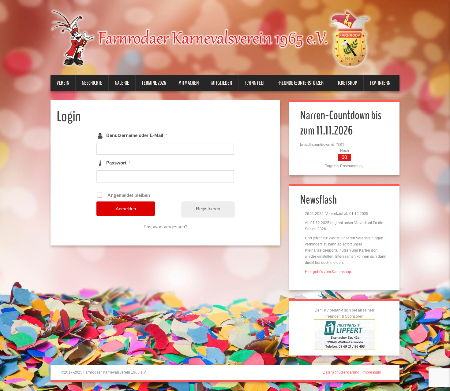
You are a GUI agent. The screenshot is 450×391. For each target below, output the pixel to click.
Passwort (118, 162)
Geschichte (92, 83)
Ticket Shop (346, 83)
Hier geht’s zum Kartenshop (328, 272)
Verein (63, 83)
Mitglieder (221, 83)
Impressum (372, 372)
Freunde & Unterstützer (300, 83)
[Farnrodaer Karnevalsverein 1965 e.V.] (219, 38)
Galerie (122, 83)
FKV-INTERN (380, 83)
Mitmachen (188, 83)
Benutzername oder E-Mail (136, 135)
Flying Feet (255, 83)
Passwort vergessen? (165, 226)
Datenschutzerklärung (341, 372)
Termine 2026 (154, 83)
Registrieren (208, 208)
